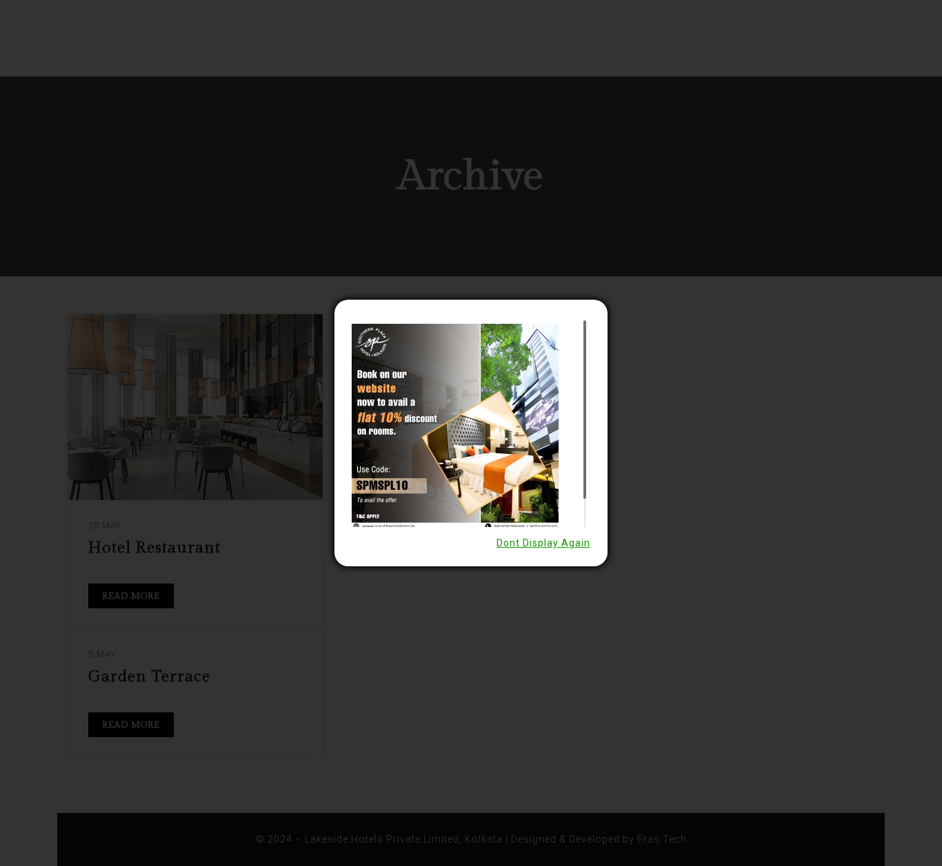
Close (608, 299)
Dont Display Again (543, 542)
